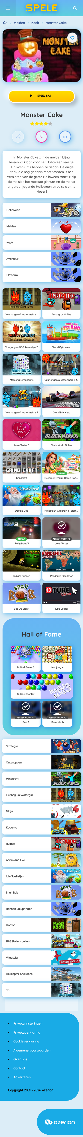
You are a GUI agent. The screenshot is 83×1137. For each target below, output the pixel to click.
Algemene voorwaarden (31, 1050)
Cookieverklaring (26, 1041)
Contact (19, 1068)
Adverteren (22, 1077)
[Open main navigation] (8, 8)
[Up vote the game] (65, 137)
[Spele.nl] (5, 22)
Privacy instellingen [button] (27, 1023)
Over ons (20, 1059)
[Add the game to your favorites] (72, 38)
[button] (75, 8)
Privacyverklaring (26, 1032)
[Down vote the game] (42, 137)
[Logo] (41, 8)
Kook (35, 23)
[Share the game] (18, 137)
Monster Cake (56, 23)
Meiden (19, 23)
